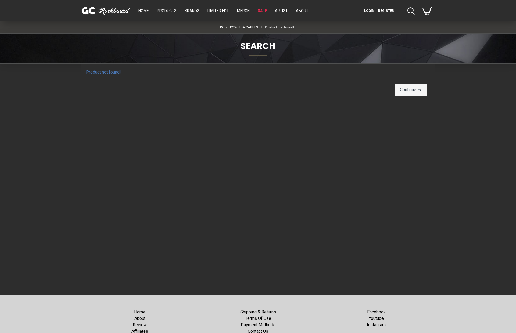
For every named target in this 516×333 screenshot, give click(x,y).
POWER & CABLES (244, 27)
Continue (408, 89)
